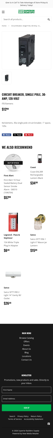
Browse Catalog (26, 338)
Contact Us (26, 359)
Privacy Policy (23, 416)
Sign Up (26, 407)
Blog (27, 352)
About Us (26, 349)
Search (12, 416)
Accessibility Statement (33, 419)
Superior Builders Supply (28, 430)
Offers (26, 341)
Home (4, 26)
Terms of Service (15, 419)
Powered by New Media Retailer (25, 433)
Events (26, 345)
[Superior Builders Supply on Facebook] (49, 424)
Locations (26, 356)
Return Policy (36, 416)
